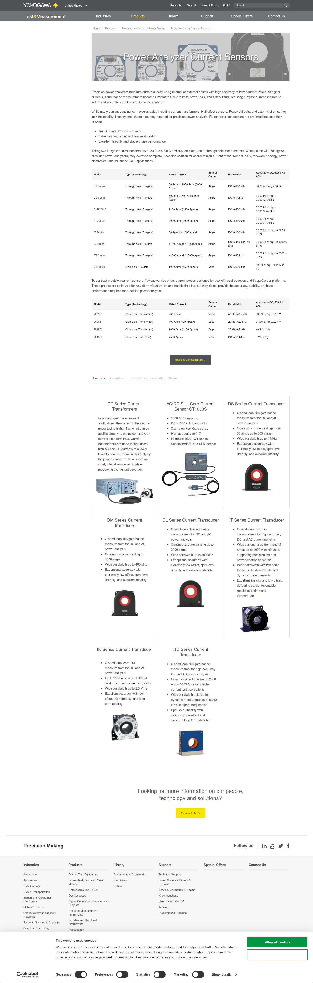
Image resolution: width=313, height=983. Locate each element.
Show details (221, 974)
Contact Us (276, 15)
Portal (226, 5)
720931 (98, 314)
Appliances (30, 880)
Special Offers (242, 15)
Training (163, 907)
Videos (117, 886)
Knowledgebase (168, 895)
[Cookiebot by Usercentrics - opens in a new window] (27, 974)
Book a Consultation (189, 359)
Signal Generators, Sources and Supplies (88, 903)
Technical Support (170, 874)
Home (96, 28)
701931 (98, 337)
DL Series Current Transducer (190, 520)
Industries (103, 15)
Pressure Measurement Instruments (83, 912)
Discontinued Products (173, 913)
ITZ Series (99, 255)
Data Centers (31, 886)
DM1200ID (100, 209)
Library (172, 15)
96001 (97, 321)
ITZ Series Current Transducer (190, 652)
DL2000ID (100, 220)
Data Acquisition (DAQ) (83, 890)
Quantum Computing (36, 928)
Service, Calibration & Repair (177, 890)
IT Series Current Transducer (256, 520)
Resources (120, 880)
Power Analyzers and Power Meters (143, 28)
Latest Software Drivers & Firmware (175, 882)
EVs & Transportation (36, 892)
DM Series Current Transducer (124, 522)
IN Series (99, 243)
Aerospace (30, 874)
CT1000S (99, 266)
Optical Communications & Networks (40, 914)
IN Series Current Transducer (124, 649)
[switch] (122, 974)
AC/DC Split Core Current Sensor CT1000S (191, 406)
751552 (98, 329)
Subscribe (176, 5)
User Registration (169, 901)
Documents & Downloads (129, 874)
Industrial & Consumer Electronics (37, 899)
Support (207, 15)
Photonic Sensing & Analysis (41, 922)
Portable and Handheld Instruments (83, 922)
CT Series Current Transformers (125, 406)
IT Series (99, 232)
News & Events (210, 5)
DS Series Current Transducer (256, 403)
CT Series (99, 186)
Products (138, 15)
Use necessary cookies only (277, 955)
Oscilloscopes (77, 895)
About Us (192, 5)
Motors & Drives (33, 907)
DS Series (99, 197)
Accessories (76, 930)
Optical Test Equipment (83, 874)
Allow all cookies (277, 942)
